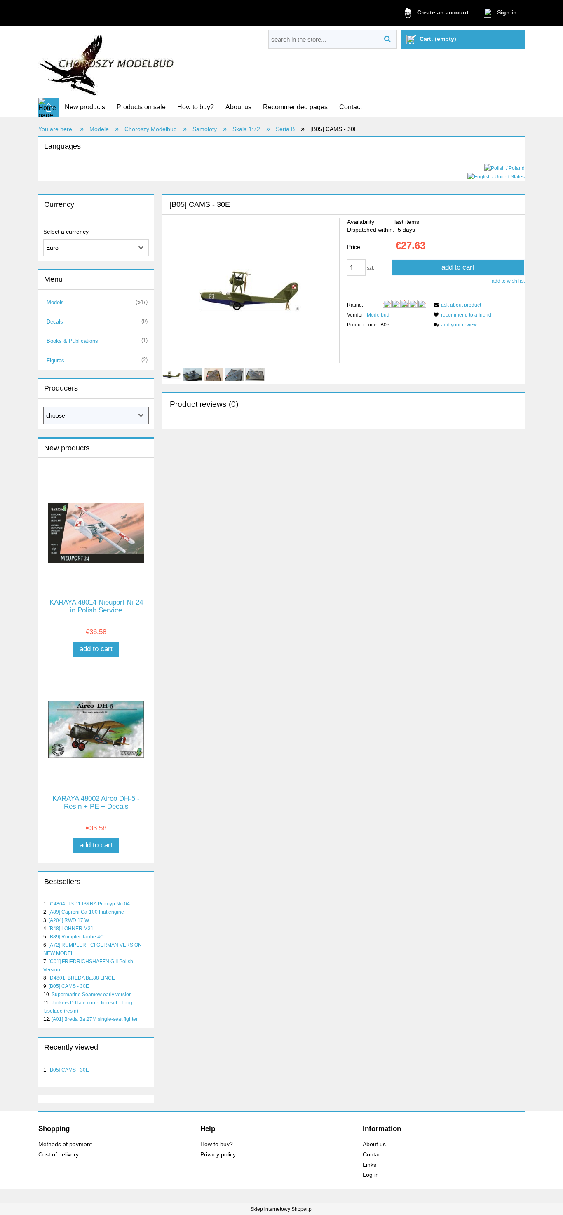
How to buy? (216, 1144)
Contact (373, 1155)
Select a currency (66, 232)
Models (55, 302)
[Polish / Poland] (504, 168)
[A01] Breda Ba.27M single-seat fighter (95, 1019)
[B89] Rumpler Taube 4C (76, 937)
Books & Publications (72, 341)
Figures (55, 360)
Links (369, 1165)
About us (374, 1144)
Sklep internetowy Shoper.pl (281, 1209)
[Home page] (107, 62)
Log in (371, 1175)
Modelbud (378, 315)
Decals (55, 322)
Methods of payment (65, 1144)
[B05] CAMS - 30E (69, 986)
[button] (456, 305)
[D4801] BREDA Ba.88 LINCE (82, 978)
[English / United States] (496, 176)
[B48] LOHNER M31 (71, 928)
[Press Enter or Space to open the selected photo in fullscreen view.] (250, 291)
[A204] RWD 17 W (69, 920)
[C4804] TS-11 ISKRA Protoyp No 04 (89, 904)
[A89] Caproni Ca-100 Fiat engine (86, 912)
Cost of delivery (58, 1155)
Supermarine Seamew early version (92, 994)
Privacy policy (218, 1155)
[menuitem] (85, 107)
